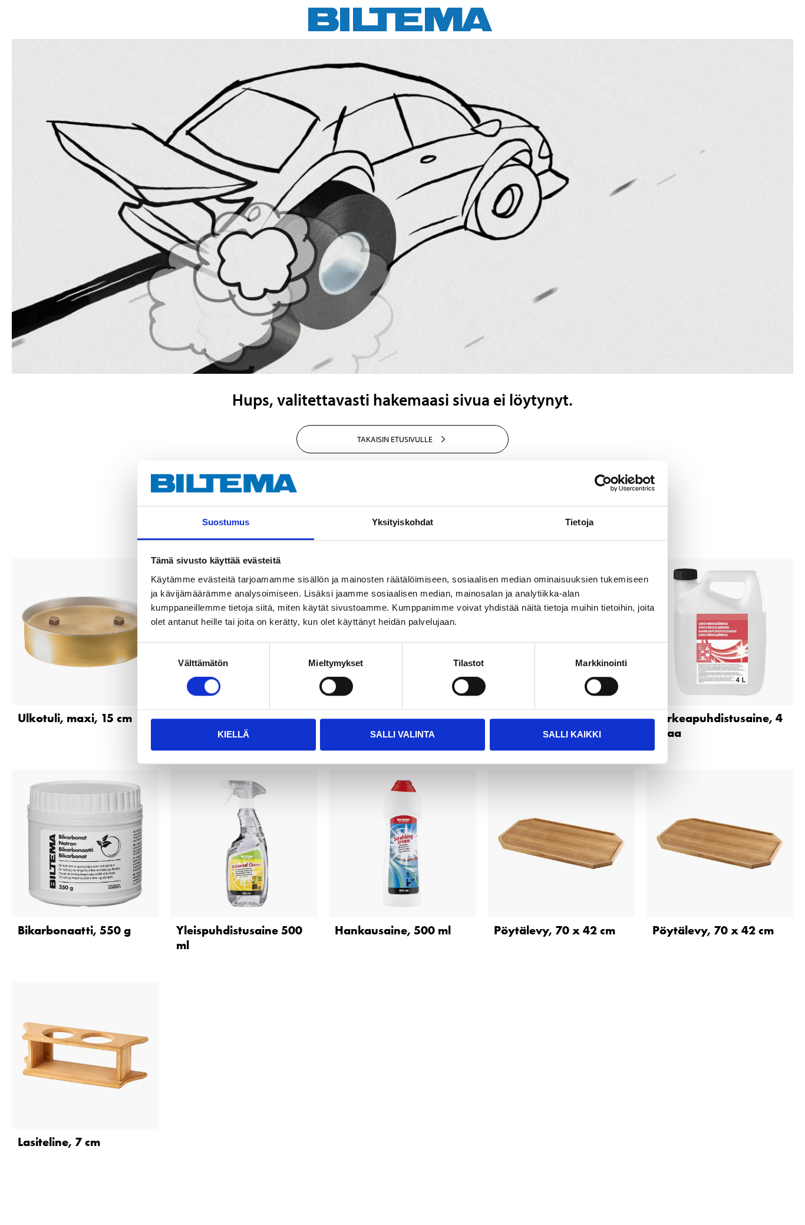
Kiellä (233, 734)
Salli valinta (402, 734)
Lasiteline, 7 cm (59, 1142)
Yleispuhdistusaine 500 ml (239, 938)
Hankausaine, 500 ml (393, 930)
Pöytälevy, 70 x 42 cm (554, 930)
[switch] (336, 686)
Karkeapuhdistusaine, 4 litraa (717, 725)
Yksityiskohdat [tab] (402, 522)
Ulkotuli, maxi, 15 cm (75, 718)
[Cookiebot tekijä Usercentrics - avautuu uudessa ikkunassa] (603, 483)
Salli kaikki (572, 734)
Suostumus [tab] (226, 522)
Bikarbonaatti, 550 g (74, 930)
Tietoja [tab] (579, 522)
